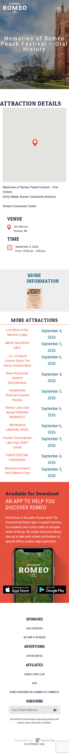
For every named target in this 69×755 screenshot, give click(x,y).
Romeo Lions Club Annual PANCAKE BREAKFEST (17, 412)
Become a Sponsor (34, 637)
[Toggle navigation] (58, 8)
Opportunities (34, 655)
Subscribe (34, 701)
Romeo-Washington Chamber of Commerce (34, 692)
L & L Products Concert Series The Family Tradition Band (17, 360)
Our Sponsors (34, 628)
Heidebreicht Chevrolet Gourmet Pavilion (17, 395)
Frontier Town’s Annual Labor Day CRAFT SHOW (17, 442)
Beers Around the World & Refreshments (17, 378)
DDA (34, 683)
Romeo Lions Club (34, 674)
